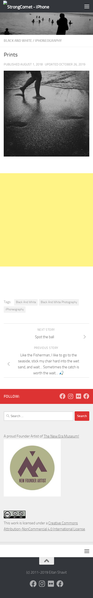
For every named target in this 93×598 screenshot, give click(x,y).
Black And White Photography (59, 302)
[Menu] (87, 6)
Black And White (18, 41)
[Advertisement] (46, 220)
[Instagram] (70, 396)
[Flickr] (78, 396)
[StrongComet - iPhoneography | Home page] (34, 6)
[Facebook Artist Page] (86, 396)
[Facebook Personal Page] (62, 396)
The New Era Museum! (61, 436)
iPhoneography (48, 41)
